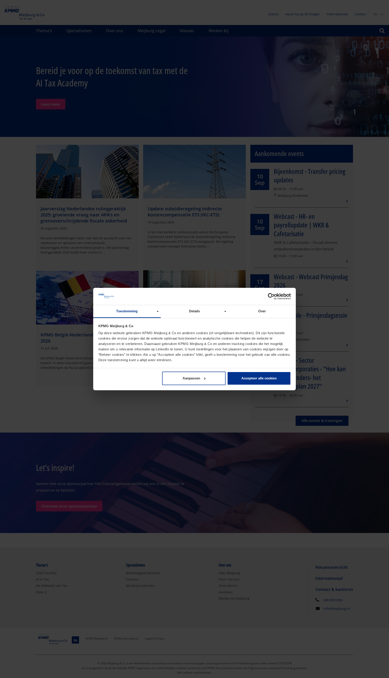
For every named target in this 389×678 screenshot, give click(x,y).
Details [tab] (194, 311)
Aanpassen (191, 378)
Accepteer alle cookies (259, 378)
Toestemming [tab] (127, 311)
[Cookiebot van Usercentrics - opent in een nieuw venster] (271, 296)
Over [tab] (262, 311)
